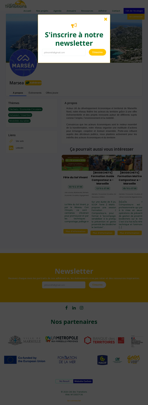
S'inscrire (97, 52)
